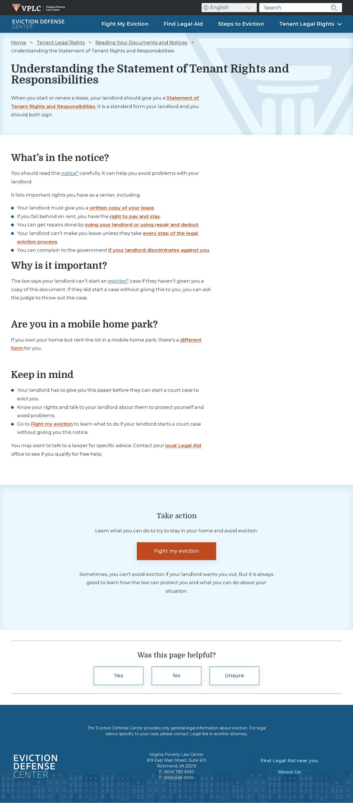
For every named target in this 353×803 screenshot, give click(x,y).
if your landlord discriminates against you (158, 250)
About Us (289, 772)
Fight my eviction (52, 424)
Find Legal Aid (183, 24)
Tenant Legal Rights (307, 24)
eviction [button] (117, 281)
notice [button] (68, 173)
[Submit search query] (333, 7)
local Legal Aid (183, 445)
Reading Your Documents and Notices (141, 42)
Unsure (234, 676)
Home (18, 42)
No (176, 676)
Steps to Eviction (241, 24)
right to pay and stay (135, 216)
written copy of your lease (122, 208)
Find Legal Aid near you (289, 760)
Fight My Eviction (124, 24)
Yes (118, 676)
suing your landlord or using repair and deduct (141, 224)
